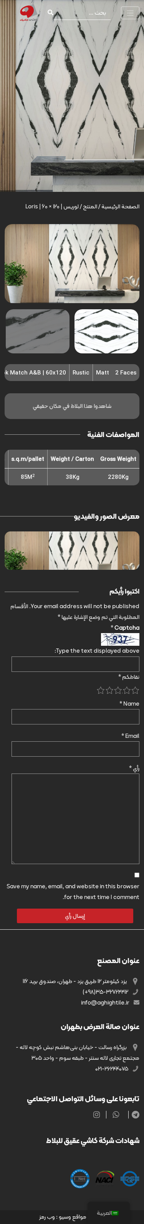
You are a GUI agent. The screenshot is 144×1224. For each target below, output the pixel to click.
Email (130, 736)
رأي (134, 768)
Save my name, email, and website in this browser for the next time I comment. (73, 891)
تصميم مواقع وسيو (82, 1217)
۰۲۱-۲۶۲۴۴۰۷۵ (112, 1069)
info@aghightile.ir (106, 1003)
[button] (64, 295)
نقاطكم (128, 677)
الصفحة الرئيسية (120, 206)
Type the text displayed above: (97, 651)
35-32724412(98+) (106, 992)
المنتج (90, 206)
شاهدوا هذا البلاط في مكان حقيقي (72, 406)
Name (129, 704)
